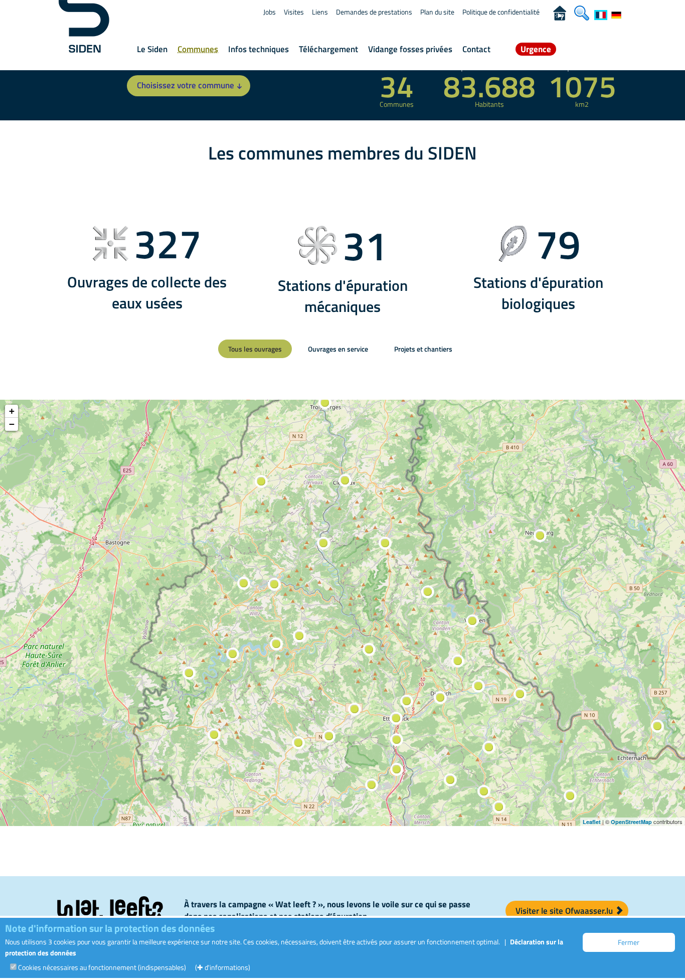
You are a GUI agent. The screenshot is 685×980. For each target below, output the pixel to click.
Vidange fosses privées (410, 49)
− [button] (12, 424)
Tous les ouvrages (255, 349)
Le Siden (152, 49)
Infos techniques (258, 49)
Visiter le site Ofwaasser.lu (565, 910)
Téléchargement (328, 49)
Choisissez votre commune (185, 85)
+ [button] (12, 411)
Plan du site (437, 12)
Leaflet (592, 822)
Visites (294, 12)
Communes (198, 49)
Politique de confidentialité (501, 12)
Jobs (269, 12)
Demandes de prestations (374, 12)
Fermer (628, 942)
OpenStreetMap (631, 822)
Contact (476, 49)
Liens (320, 12)
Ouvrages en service (338, 349)
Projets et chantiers (423, 349)
